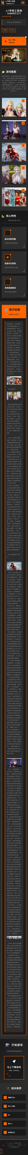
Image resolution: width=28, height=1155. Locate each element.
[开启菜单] (23, 2)
